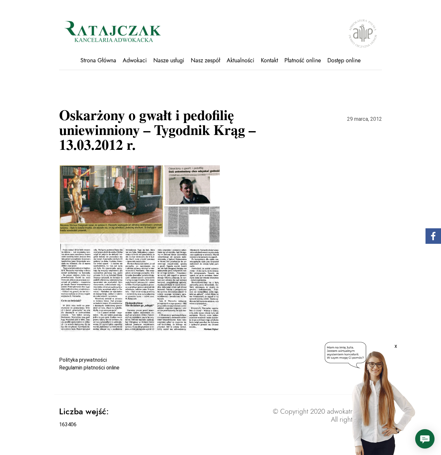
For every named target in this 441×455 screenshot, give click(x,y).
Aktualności (240, 60)
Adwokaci (135, 60)
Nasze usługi (168, 60)
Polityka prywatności (83, 360)
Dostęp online (344, 60)
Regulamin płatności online (89, 368)
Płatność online (302, 60)
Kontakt (269, 60)
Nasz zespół (205, 60)
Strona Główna (98, 60)
